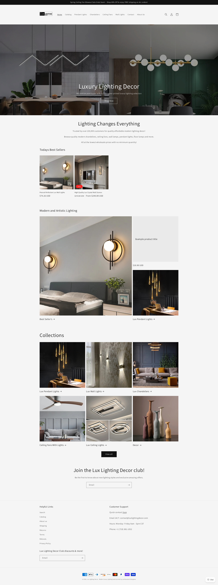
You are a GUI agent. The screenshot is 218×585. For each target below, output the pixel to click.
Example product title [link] (146, 239)
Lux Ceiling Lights (95, 445)
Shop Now (109, 101)
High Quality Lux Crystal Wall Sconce (88, 192)
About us (43, 521)
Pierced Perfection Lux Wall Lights (52, 192)
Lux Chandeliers (141, 391)
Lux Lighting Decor (92, 579)
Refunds (43, 539)
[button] (166, 14)
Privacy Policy (45, 543)
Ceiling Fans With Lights (52, 445)
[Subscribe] (129, 485)
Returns (43, 530)
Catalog (43, 517)
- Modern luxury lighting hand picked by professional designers (117, 579)
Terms (42, 534)
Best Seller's (46, 319)
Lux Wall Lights (94, 391)
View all (109, 454)
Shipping (43, 526)
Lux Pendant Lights (142, 319)
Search (42, 512)
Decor (136, 445)
